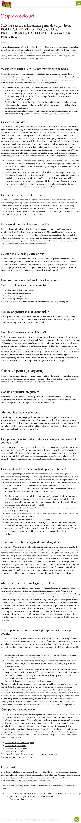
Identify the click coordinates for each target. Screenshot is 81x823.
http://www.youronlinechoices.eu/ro (20, 799)
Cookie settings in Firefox (15, 745)
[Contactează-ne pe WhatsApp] (76, 819)
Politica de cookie (41, 820)
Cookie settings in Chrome (16, 748)
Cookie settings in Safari (15, 751)
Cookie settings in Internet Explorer (19, 742)
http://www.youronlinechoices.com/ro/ (17, 757)
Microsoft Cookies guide (28, 774)
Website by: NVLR (53, 820)
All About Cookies (46, 774)
